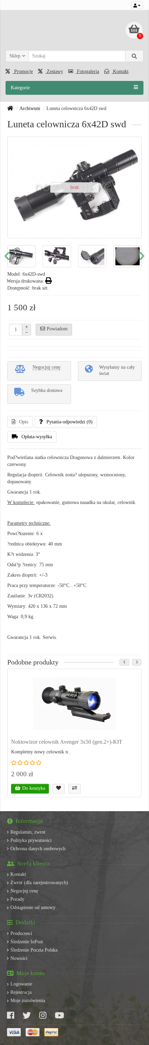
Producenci (21, 933)
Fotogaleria (87, 71)
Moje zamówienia (27, 1000)
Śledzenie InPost (26, 941)
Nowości (18, 958)
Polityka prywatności (31, 840)
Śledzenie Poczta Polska (34, 950)
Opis (23, 421)
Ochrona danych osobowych (37, 848)
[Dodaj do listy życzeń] (58, 789)
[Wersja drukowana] (48, 281)
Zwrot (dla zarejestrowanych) (39, 882)
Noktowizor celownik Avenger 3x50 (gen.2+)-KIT (66, 742)
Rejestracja (21, 992)
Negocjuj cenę (24, 890)
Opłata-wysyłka (36, 436)
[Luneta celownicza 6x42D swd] (21, 256)
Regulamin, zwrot (27, 832)
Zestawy (54, 71)
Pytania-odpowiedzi (69, 421)
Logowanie (21, 984)
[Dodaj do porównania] (74, 789)
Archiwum (29, 108)
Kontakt (120, 71)
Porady (17, 899)
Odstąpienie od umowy (32, 907)
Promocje (23, 71)
